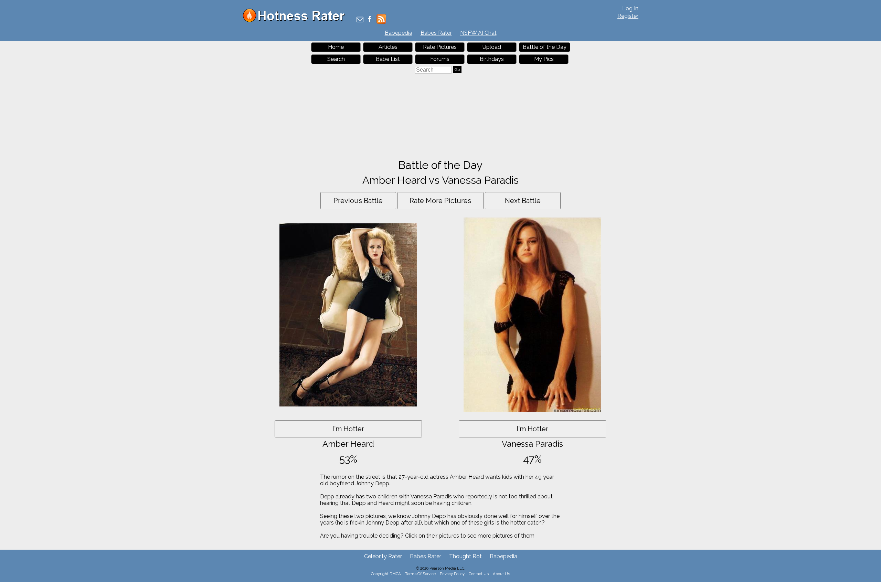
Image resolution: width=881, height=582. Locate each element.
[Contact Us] (360, 20)
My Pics (544, 59)
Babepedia (398, 33)
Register (627, 16)
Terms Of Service (420, 573)
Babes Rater (436, 33)
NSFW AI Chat (478, 33)
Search (336, 59)
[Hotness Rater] (296, 20)
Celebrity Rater (383, 556)
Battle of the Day (544, 47)
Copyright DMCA (386, 573)
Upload (491, 47)
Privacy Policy (452, 573)
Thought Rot (465, 556)
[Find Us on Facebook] (370, 20)
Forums (439, 59)
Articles (388, 47)
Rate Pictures (440, 47)
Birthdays (492, 59)
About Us (501, 573)
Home (336, 47)
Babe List (388, 59)
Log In (630, 8)
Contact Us (479, 573)
